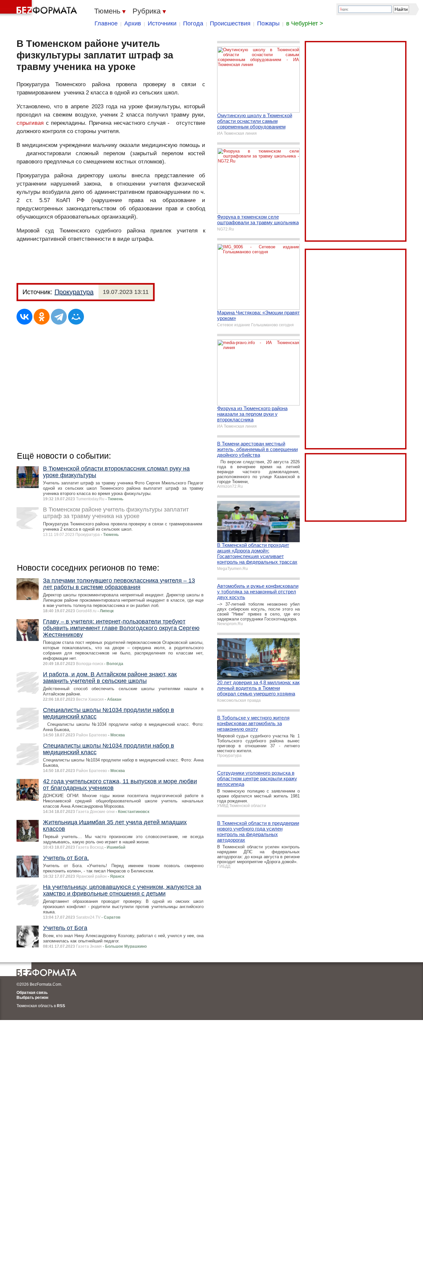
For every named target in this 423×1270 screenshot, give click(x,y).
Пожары (268, 23)
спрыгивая (30, 123)
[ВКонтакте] (24, 317)
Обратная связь (32, 992)
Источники (162, 23)
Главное (106, 23)
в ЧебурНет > (304, 23)
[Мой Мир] (76, 317)
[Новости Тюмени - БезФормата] (39, 8)
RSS (61, 1006)
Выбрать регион (32, 997)
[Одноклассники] (42, 317)
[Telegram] (59, 317)
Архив (132, 23)
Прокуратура (74, 292)
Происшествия (230, 23)
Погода (193, 23)
